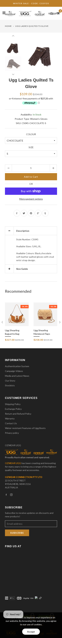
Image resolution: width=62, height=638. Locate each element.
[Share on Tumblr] (45, 213)
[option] (41, 55)
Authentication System (17, 366)
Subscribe (17, 533)
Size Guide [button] (22, 268)
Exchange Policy (13, 408)
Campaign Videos (14, 371)
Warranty (10, 418)
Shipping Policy (13, 404)
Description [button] (22, 230)
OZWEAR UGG (13, 445)
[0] (57, 13)
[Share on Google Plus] (38, 213)
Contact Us (11, 423)
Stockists (10, 385)
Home (8, 26)
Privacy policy (12, 432)
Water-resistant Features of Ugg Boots (25, 428)
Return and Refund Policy (18, 413)
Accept (31, 631)
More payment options (31, 198)
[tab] (31, 231)
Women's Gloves (38, 118)
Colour (31, 134)
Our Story (10, 380)
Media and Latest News (17, 375)
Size (31, 147)
